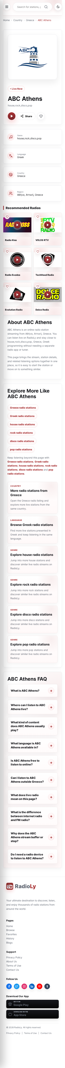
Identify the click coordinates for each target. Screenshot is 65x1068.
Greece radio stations (23, 407)
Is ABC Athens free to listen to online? (25, 762)
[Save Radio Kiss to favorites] (7, 216)
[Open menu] (6, 6)
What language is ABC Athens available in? (26, 745)
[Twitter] (16, 986)
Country (17, 20)
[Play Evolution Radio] (17, 294)
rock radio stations (21, 432)
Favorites (11, 934)
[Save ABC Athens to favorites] (41, 116)
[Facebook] (9, 986)
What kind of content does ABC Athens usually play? (28, 726)
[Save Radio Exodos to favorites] (7, 251)
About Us (11, 961)
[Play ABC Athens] (11, 116)
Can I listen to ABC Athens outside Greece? (27, 779)
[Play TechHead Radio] (47, 259)
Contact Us (12, 969)
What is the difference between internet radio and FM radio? (26, 816)
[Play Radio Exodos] (17, 259)
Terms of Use (13, 965)
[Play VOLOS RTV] (47, 224)
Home (6, 20)
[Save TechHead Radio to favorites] (37, 251)
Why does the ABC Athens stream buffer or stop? (27, 837)
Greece (30, 20)
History (10, 938)
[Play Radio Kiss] (17, 224)
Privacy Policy (14, 957)
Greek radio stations (22, 415)
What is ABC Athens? (25, 690)
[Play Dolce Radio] (47, 294)
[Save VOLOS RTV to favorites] (37, 216)
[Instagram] (24, 986)
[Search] (46, 7)
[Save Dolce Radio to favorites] (37, 286)
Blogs (9, 942)
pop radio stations (21, 449)
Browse (10, 930)
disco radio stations (22, 441)
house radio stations (22, 424)
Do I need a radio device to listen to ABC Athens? (27, 856)
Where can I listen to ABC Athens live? (28, 707)
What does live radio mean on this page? (25, 797)
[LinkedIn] (32, 986)
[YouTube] (39, 986)
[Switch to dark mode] (58, 7)
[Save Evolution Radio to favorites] (7, 286)
